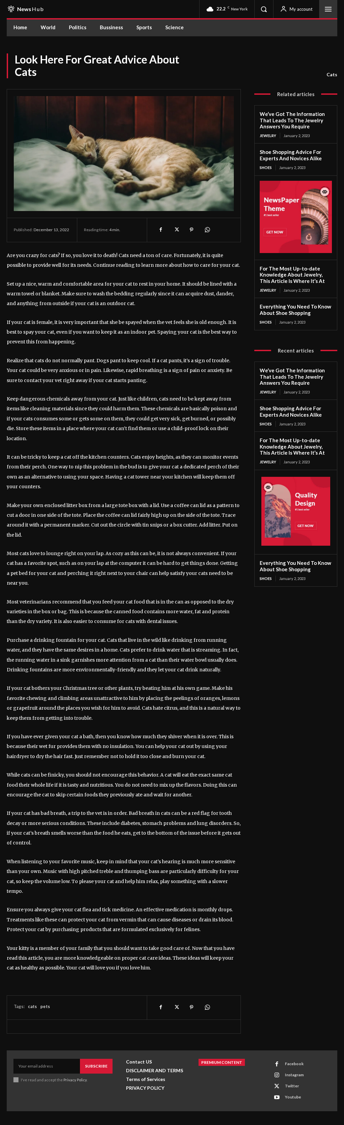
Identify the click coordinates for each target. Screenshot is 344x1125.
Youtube (293, 1096)
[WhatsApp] (207, 230)
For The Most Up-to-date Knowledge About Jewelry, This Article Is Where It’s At (292, 274)
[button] (264, 9)
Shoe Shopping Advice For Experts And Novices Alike (291, 155)
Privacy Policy (75, 1080)
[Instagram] (276, 1075)
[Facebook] (160, 230)
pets (45, 1006)
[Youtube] (276, 1097)
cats (32, 1006)
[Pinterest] (191, 230)
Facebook (294, 1063)
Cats (332, 74)
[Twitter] (176, 230)
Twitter (292, 1085)
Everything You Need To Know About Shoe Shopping (295, 309)
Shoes (266, 167)
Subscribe (96, 1066)
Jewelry (268, 135)
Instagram (294, 1074)
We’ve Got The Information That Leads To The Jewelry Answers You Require (292, 120)
